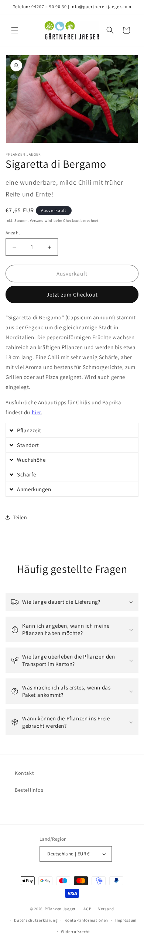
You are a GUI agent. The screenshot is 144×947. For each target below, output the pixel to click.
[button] (15, 30)
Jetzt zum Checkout (72, 294)
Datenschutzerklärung (36, 920)
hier (36, 412)
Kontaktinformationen (86, 920)
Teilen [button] (20, 517)
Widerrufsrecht (75, 931)
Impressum (126, 920)
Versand (37, 220)
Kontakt (24, 773)
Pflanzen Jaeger (60, 908)
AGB (87, 908)
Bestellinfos (29, 790)
